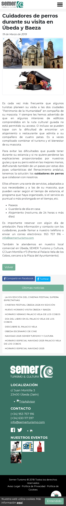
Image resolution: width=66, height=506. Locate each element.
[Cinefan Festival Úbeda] (16, 446)
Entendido (54, 501)
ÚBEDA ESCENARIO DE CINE (21, 331)
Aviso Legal (14, 486)
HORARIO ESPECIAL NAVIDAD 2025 (24, 348)
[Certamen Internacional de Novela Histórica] (39, 446)
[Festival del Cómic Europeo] (27, 446)
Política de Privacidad (33, 486)
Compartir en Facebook (19, 278)
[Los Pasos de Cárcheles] (16, 457)
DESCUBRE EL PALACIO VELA (21, 326)
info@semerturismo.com (18, 237)
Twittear (44, 279)
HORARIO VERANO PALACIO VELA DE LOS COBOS (32, 314)
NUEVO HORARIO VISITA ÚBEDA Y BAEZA (28, 309)
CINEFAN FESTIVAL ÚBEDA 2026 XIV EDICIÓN (30, 305)
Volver (9, 267)
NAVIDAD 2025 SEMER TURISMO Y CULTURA (29, 336)
